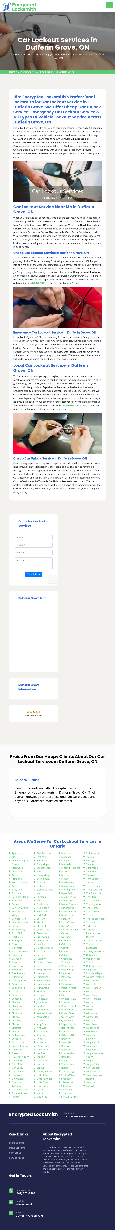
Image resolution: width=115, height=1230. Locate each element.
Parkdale (66, 973)
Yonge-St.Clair (93, 1064)
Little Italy (42, 1075)
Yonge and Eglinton (91, 1037)
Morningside (68, 889)
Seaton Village (68, 1075)
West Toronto (93, 998)
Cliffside (16, 1031)
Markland (66, 856)
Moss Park (67, 893)
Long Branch (43, 1086)
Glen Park (42, 922)
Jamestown (42, 998)
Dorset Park (18, 1071)
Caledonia (17, 984)
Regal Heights (68, 1024)
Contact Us (15, 1152)
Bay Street (17, 900)
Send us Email (24, 1204)
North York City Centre (69, 931)
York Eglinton (93, 1067)
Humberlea (42, 976)
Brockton (17, 969)
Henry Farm (43, 955)
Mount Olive (67, 900)
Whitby (90, 1009)
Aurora (15, 886)
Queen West (67, 1016)
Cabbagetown (19, 980)
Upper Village (93, 958)
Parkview (66, 976)
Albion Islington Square (20, 862)
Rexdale (65, 1031)
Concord (16, 1038)
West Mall (91, 991)
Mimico (65, 875)
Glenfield (41, 926)
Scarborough (68, 1071)
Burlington (17, 976)
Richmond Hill (68, 1035)
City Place (17, 1013)
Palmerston (67, 966)
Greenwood (43, 936)
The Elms (91, 896)
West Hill (90, 984)
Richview (65, 1038)
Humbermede (44, 980)
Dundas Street (19, 1093)
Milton (64, 871)
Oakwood (66, 951)
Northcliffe (67, 936)
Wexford (90, 1006)
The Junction (93, 900)
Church (15, 1009)
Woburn (90, 1020)
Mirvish (65, 878)
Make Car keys (17, 1147)
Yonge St (91, 1060)
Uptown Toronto (95, 966)
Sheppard (66, 1078)
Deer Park (17, 1060)
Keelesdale (42, 1009)
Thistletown (92, 911)
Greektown (42, 933)
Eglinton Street (44, 867)
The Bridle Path (94, 889)
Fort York (41, 915)
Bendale (16, 926)
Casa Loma (17, 995)
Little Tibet (42, 1082)
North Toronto (69, 922)
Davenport (17, 1053)
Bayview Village (20, 907)
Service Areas (16, 1157)
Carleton (16, 991)
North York (67, 926)
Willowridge (92, 1016)
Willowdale (91, 1013)
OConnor (66, 940)
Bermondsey (18, 929)
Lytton (40, 1089)
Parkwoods (67, 984)
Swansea (90, 875)
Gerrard (41, 918)
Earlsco (15, 1096)
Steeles (90, 856)
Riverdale (66, 1042)
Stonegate (91, 860)
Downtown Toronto (17, 1084)
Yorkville (90, 1086)
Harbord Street (45, 947)
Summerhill (92, 864)
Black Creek (18, 936)
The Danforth (93, 893)
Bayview (16, 904)
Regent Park (67, 1027)
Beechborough (20, 922)
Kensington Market (43, 1018)
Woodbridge (92, 1027)
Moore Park (67, 886)
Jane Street (42, 1002)
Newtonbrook (68, 911)
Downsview (18, 1078)
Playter (65, 995)
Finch (39, 900)
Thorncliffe (92, 915)
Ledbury (41, 1067)
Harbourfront (44, 951)
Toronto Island (94, 940)
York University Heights (94, 1077)
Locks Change (16, 1142)
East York (42, 856)
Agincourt (17, 853)
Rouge (64, 1060)
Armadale (17, 878)
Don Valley (17, 1067)
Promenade (67, 1009)
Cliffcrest (16, 1027)
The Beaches (93, 886)
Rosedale (66, 1056)
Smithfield (66, 1089)
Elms (39, 871)
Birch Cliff (17, 933)
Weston (90, 1002)
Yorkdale (90, 1082)
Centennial (17, 998)
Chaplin (16, 1002)
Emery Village (44, 875)
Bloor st (16, 944)
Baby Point (17, 889)
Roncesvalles (68, 1053)
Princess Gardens (70, 1006)
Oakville (65, 947)
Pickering (66, 991)
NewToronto (68, 915)
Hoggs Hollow (44, 969)
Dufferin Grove (26, 71)
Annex (15, 875)
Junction (41, 1006)
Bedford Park (19, 918)
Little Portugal (44, 1078)
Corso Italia (18, 1042)
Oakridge (66, 944)
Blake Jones (18, 940)
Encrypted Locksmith (33, 1114)
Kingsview (42, 1031)
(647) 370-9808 (25, 1193)
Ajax (14, 856)
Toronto (90, 962)
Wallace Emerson (95, 976)
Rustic (64, 1067)
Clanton (16, 1024)
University (91, 955)
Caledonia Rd (18, 987)
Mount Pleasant (69, 904)
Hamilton (41, 944)
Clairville (16, 1020)
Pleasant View (68, 998)
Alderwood (17, 867)
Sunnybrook (92, 867)
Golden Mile (43, 929)
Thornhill (91, 922)
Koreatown (42, 1042)
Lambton (41, 1053)
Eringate (41, 882)
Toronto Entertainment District (93, 933)
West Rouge (92, 995)
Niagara (65, 918)
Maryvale (66, 864)
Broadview (17, 966)
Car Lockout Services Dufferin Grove (55, 71)
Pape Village (67, 969)
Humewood (43, 987)
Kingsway (42, 1035)
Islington (41, 995)
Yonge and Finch (94, 1042)
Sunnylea (91, 871)
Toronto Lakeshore (91, 946)
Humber (41, 973)
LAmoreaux (43, 1046)
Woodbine (91, 1024)
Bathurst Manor (20, 896)
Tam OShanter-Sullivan (94, 880)
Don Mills (17, 1064)
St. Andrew (66, 1093)
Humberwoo (43, 984)
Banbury (16, 893)
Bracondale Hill (20, 951)
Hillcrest (41, 966)
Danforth (17, 1049)
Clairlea (16, 1016)
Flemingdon (43, 907)
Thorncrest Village (96, 918)
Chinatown (17, 1006)
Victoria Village (94, 973)
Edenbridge (43, 864)
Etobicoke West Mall (45, 891)
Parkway (65, 980)
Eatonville (42, 860)
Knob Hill (41, 1038)
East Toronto (44, 853)
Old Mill (65, 955)
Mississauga (67, 882)
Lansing (41, 1056)
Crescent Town (20, 1046)
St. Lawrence (92, 853)
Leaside (41, 1064)
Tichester (91, 926)
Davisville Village (20, 1056)
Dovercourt (18, 1075)
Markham (66, 853)
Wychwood (91, 1031)
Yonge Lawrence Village (95, 1055)
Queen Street (68, 1013)
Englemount (43, 878)
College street (19, 1035)
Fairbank (41, 896)
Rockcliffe (66, 1049)
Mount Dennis (68, 896)
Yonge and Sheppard (91, 1047)
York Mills (91, 1071)
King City (41, 1024)
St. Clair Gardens (70, 1096)
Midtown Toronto (70, 867)
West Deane (92, 980)
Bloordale (17, 947)
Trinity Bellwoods (95, 951)
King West (42, 1027)
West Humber (93, 987)
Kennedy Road (44, 1013)
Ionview (41, 991)
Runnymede (67, 1064)
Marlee (65, 860)
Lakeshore (42, 1049)
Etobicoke (42, 886)
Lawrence (42, 1060)
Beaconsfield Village (18, 913)
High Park (42, 958)
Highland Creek (45, 962)
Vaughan (91, 969)
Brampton (17, 955)
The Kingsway (93, 904)
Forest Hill (42, 911)
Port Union (67, 1002)
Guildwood (42, 940)
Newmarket (67, 907)
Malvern (41, 1093)
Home (12, 71)
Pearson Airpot (69, 987)
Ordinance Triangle (66, 960)
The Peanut (92, 907)
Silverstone (67, 1082)
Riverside (66, 1046)
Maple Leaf (42, 1096)
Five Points (42, 904)
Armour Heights (20, 882)
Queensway (67, 1020)
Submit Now (33, 574)
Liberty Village (44, 1071)
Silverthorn (67, 1086)
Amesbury (17, 871)
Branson (16, 958)
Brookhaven (18, 973)
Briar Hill (16, 962)
